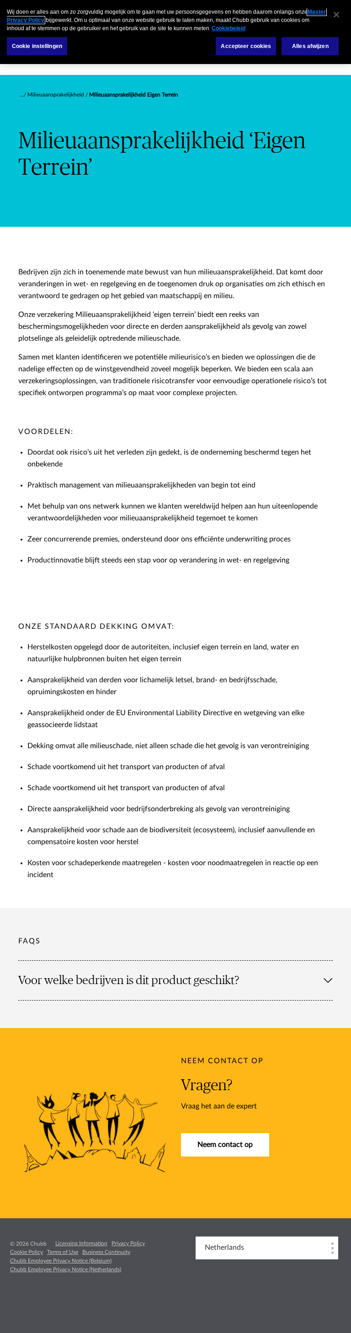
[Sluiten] (336, 15)
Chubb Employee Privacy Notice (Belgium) (61, 1260)
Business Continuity (106, 1252)
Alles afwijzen (310, 46)
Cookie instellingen (37, 46)
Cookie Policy (26, 1252)
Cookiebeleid (228, 28)
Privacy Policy (128, 1243)
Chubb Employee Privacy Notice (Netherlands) (65, 1269)
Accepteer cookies (246, 46)
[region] (175, 32)
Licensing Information (81, 1243)
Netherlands (224, 1247)
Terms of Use (62, 1252)
